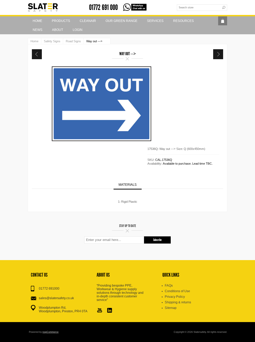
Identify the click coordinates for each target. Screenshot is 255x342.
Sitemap (171, 308)
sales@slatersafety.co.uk (56, 298)
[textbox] (199, 7)
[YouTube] (100, 311)
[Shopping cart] (222, 20)
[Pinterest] (110, 311)
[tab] (128, 185)
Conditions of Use (177, 291)
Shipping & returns (178, 302)
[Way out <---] (37, 54)
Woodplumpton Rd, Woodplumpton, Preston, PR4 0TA (63, 309)
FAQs (169, 285)
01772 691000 (49, 288)
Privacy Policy (175, 296)
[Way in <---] (218, 54)
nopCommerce (50, 332)
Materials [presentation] (128, 184)
